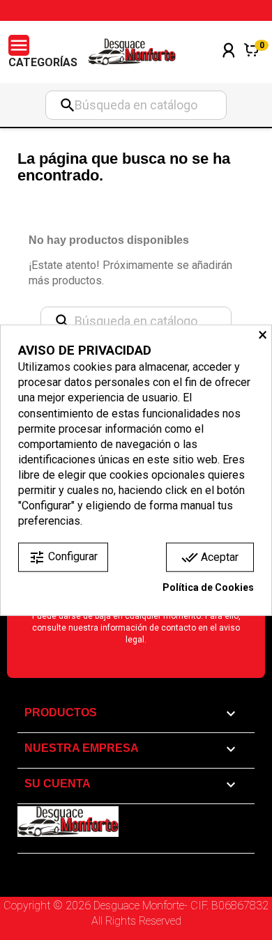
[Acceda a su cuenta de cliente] (228, 68)
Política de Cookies (208, 587)
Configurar (63, 557)
